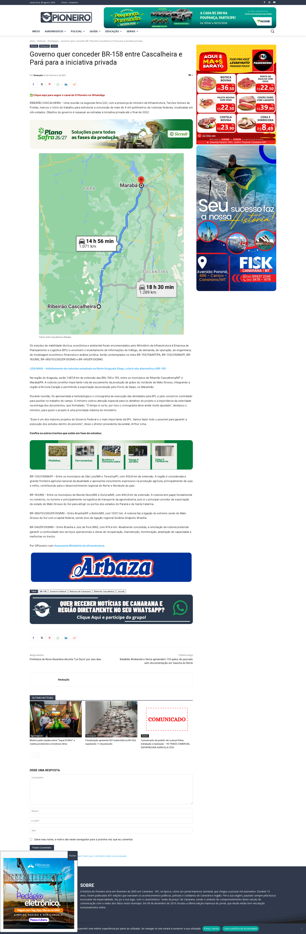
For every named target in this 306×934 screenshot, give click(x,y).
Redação (38, 75)
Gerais (54, 46)
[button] (272, 31)
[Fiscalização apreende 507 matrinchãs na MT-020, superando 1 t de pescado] (111, 719)
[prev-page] (32, 755)
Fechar (72, 855)
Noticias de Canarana (80, 591)
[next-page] (37, 755)
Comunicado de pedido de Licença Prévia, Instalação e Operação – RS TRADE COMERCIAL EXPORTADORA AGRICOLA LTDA (165, 744)
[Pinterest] (49, 84)
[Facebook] (33, 84)
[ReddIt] (74, 84)
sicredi (121, 591)
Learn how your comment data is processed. (101, 855)
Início (32, 41)
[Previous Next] (38, 893)
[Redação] (44, 679)
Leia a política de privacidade (240, 928)
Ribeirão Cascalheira (104, 591)
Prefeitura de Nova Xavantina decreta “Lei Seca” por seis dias (65, 659)
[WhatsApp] (57, 84)
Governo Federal (58, 591)
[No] (301, 928)
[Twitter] (41, 84)
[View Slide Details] (190, 17)
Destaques (53, 41)
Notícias (41, 41)
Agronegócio (37, 736)
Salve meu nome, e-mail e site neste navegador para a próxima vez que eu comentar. (83, 839)
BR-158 (43, 591)
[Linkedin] (65, 84)
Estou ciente (211, 928)
